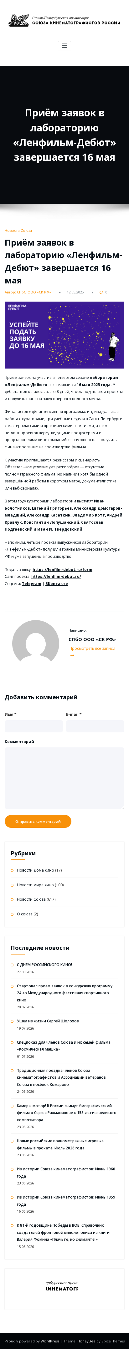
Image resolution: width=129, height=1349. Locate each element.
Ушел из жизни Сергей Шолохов (48, 1021)
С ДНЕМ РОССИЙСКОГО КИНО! (44, 964)
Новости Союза (18, 230)
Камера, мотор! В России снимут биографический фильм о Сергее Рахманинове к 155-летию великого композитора (66, 1112)
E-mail (74, 714)
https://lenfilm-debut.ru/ (56, 576)
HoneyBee (86, 1341)
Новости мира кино (35, 885)
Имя (11, 714)
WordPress (50, 1341)
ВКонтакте (56, 583)
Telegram (31, 583)
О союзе (25, 914)
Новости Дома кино (35, 870)
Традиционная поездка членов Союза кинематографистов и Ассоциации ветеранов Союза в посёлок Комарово (61, 1077)
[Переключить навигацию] (64, 46)
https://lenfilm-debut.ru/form (62, 569)
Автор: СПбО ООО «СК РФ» (28, 292)
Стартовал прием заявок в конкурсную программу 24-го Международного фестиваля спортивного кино (64, 993)
